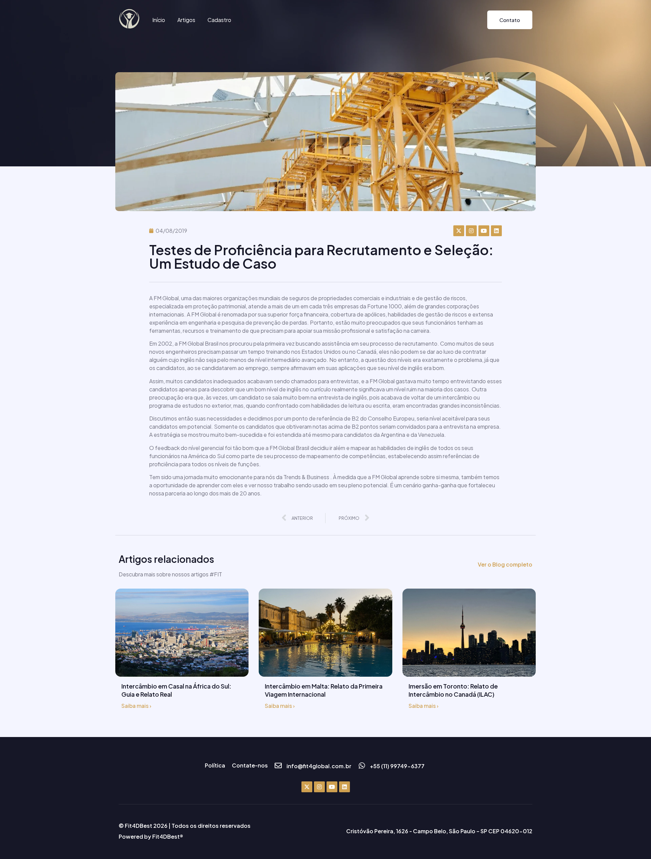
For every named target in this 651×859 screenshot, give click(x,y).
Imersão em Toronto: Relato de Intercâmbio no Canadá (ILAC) (453, 690)
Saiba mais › (136, 705)
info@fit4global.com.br (319, 766)
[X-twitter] (458, 230)
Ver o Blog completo (505, 564)
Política (215, 765)
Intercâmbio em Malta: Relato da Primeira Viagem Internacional (323, 690)
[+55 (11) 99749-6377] (361, 765)
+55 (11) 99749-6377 (397, 766)
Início (158, 19)
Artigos (186, 19)
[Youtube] (483, 230)
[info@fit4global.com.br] (278, 765)
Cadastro (219, 19)
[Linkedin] (496, 230)
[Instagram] (471, 230)
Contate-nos (250, 765)
